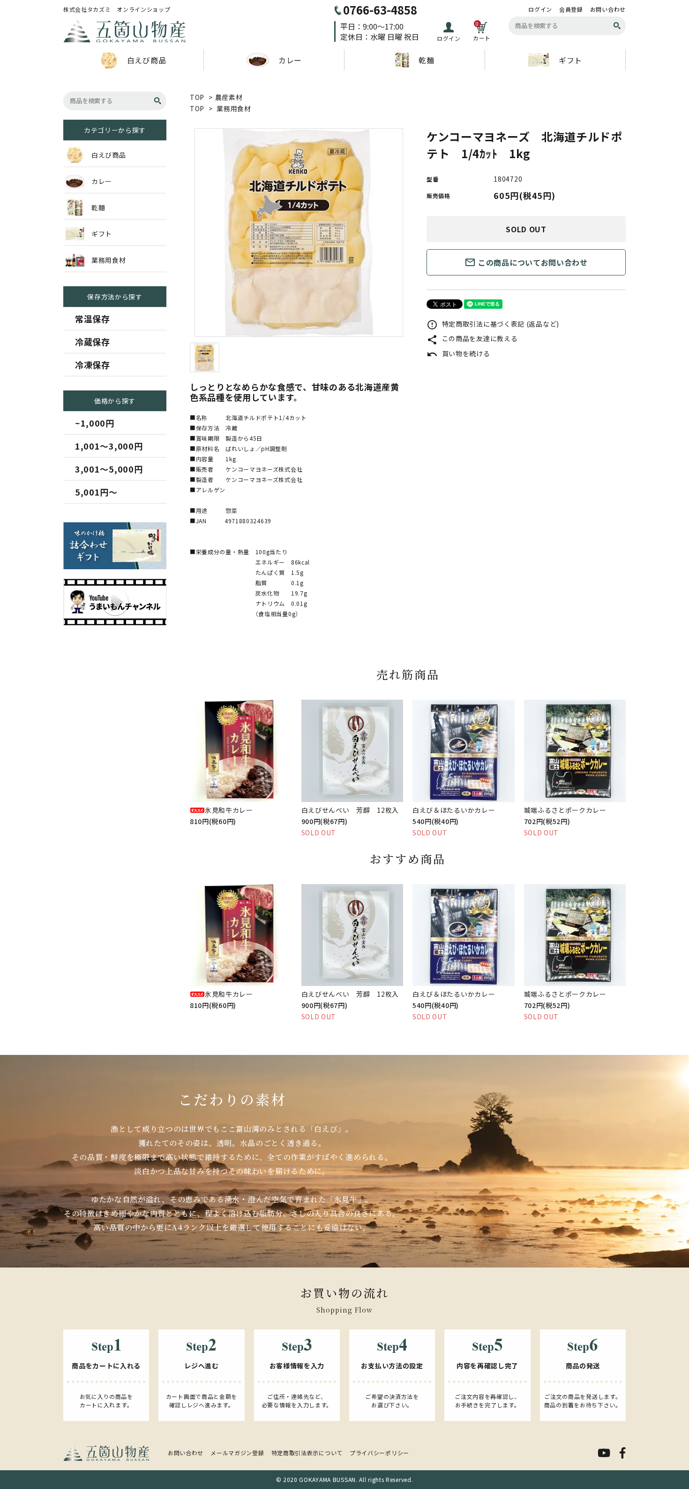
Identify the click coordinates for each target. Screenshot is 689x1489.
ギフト (570, 60)
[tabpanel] (299, 232)
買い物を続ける (458, 353)
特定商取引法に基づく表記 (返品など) (493, 323)
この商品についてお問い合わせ (526, 262)
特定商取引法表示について (307, 1453)
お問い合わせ (608, 9)
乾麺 (426, 60)
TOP (197, 97)
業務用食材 (234, 108)
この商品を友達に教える (472, 338)
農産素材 (229, 97)
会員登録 (571, 9)
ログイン (540, 9)
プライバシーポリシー (379, 1453)
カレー (290, 60)
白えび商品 (146, 60)
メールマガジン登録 (237, 1453)
